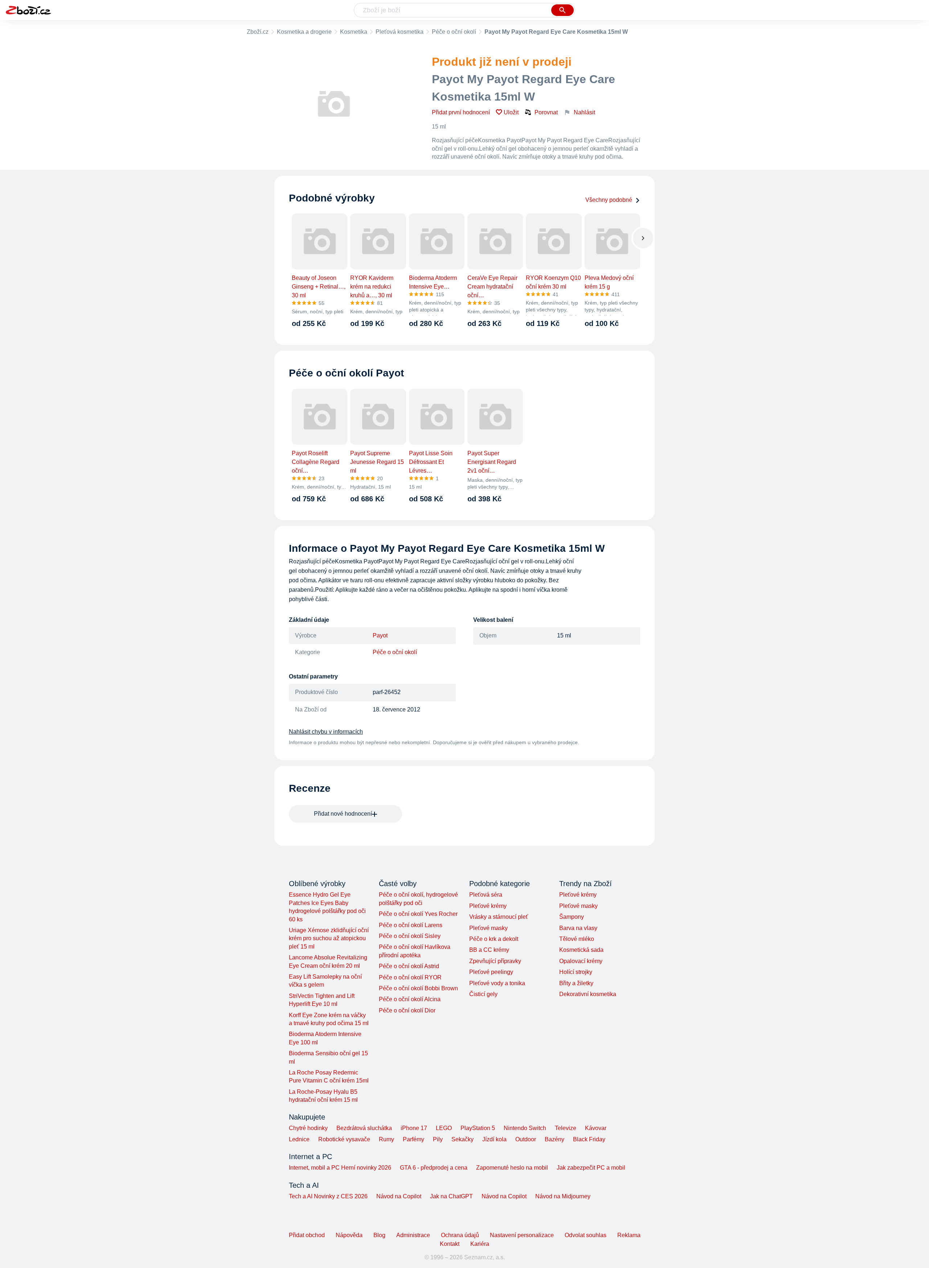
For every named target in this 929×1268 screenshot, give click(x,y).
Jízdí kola (494, 1139)
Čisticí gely (483, 994)
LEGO (444, 1128)
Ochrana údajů (460, 1235)
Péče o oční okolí (454, 32)
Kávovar (595, 1128)
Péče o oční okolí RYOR (410, 977)
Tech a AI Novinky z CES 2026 (328, 1196)
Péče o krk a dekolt (493, 939)
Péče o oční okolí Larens (410, 925)
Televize (565, 1128)
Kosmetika (353, 32)
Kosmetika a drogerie (304, 32)
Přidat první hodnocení (461, 112)
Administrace (413, 1235)
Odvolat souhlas (585, 1235)
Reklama (629, 1235)
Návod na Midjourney (562, 1196)
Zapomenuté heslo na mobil (512, 1168)
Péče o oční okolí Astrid (409, 966)
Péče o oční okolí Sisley (410, 936)
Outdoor (525, 1139)
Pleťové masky (488, 928)
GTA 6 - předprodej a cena (433, 1168)
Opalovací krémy (580, 961)
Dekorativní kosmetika (587, 994)
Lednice (299, 1139)
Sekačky (462, 1139)
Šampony (571, 917)
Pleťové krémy (488, 906)
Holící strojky (575, 972)
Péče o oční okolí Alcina (410, 999)
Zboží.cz (258, 32)
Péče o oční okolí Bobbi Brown (418, 988)
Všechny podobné (608, 200)
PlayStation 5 (478, 1128)
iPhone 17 (414, 1128)
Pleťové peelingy (491, 972)
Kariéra (479, 1244)
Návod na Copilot (398, 1196)
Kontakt (449, 1244)
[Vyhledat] (562, 10)
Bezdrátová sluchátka (364, 1128)
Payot (380, 635)
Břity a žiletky (576, 983)
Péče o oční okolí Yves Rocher (418, 914)
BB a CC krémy (489, 950)
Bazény (554, 1139)
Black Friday (589, 1139)
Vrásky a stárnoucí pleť (498, 917)
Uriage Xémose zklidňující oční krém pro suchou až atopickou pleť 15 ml (329, 938)
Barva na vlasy (578, 928)
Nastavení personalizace (522, 1235)
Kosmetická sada (581, 950)
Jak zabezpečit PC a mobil (591, 1168)
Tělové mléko (576, 939)
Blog (379, 1235)
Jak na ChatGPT (451, 1196)
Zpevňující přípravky (495, 961)
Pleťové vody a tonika (497, 983)
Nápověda (349, 1235)
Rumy (386, 1139)
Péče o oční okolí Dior (407, 1010)
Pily (438, 1139)
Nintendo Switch (525, 1128)
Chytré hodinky (308, 1128)
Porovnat (546, 112)
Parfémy (413, 1139)
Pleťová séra (485, 895)
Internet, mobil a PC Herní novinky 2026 (340, 1168)
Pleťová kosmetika (399, 32)
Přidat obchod (307, 1235)
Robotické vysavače (344, 1139)
